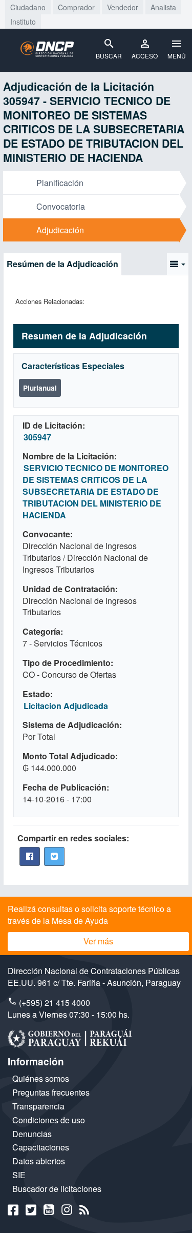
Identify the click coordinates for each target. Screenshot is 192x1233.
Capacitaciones (40, 1147)
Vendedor (122, 7)
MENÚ (176, 55)
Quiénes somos (40, 1078)
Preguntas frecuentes (51, 1092)
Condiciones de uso (48, 1120)
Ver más (98, 941)
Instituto (23, 21)
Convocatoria (60, 206)
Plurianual (40, 388)
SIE (19, 1175)
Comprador (76, 7)
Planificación (59, 183)
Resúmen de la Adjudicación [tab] (62, 264)
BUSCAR (109, 55)
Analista (163, 7)
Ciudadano (28, 7)
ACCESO (145, 55)
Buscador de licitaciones (56, 1189)
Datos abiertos (38, 1161)
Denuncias (32, 1134)
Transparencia (38, 1106)
